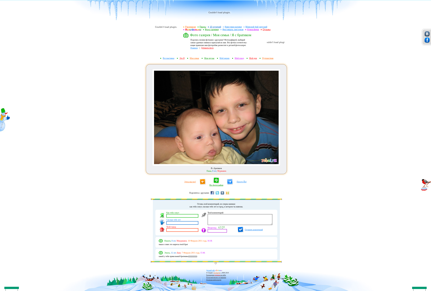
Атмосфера (253, 29)
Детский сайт (210, 270)
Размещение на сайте (216, 275)
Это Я (182, 58)
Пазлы (203, 27)
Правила (194, 48)
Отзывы (267, 29)
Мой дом (253, 58)
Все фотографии (216, 185)
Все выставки (168, 58)
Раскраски (190, 27)
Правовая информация (213, 280)
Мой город (239, 58)
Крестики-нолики (233, 27)
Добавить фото (207, 48)
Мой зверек (224, 58)
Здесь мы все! (190, 182)
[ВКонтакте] (222, 194)
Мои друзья (209, 58)
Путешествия (267, 58)
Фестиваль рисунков (232, 29)
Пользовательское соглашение (216, 277)
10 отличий (215, 27)
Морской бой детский (256, 27)
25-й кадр (217, 273)
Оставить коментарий (254, 230)
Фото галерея (212, 29)
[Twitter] (217, 194)
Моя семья (194, 58)
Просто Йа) (241, 182)
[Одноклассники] (227, 194)
